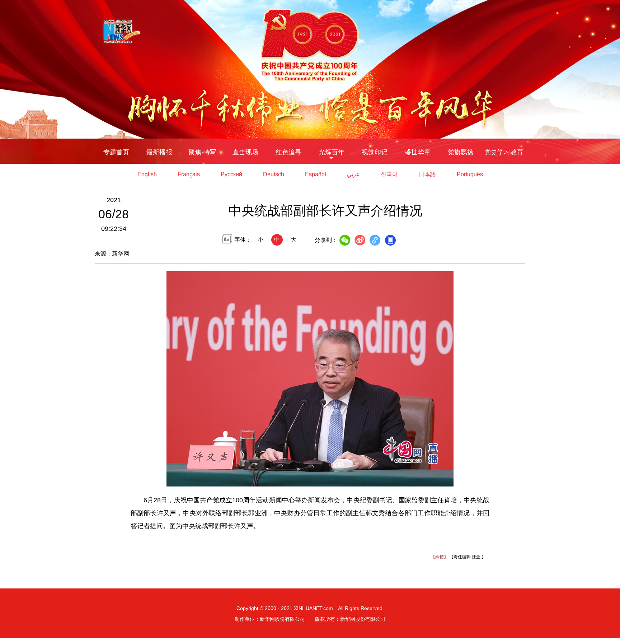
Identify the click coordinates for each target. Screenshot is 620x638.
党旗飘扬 (461, 152)
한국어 (389, 174)
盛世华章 (418, 152)
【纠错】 (439, 556)
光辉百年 (331, 152)
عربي (353, 174)
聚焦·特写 (202, 152)
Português (470, 174)
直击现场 (245, 152)
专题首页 (116, 152)
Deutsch (273, 174)
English (147, 174)
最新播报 (159, 152)
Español (315, 174)
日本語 (427, 174)
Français (189, 174)
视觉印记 (375, 152)
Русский (231, 174)
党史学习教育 (503, 152)
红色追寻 (288, 152)
